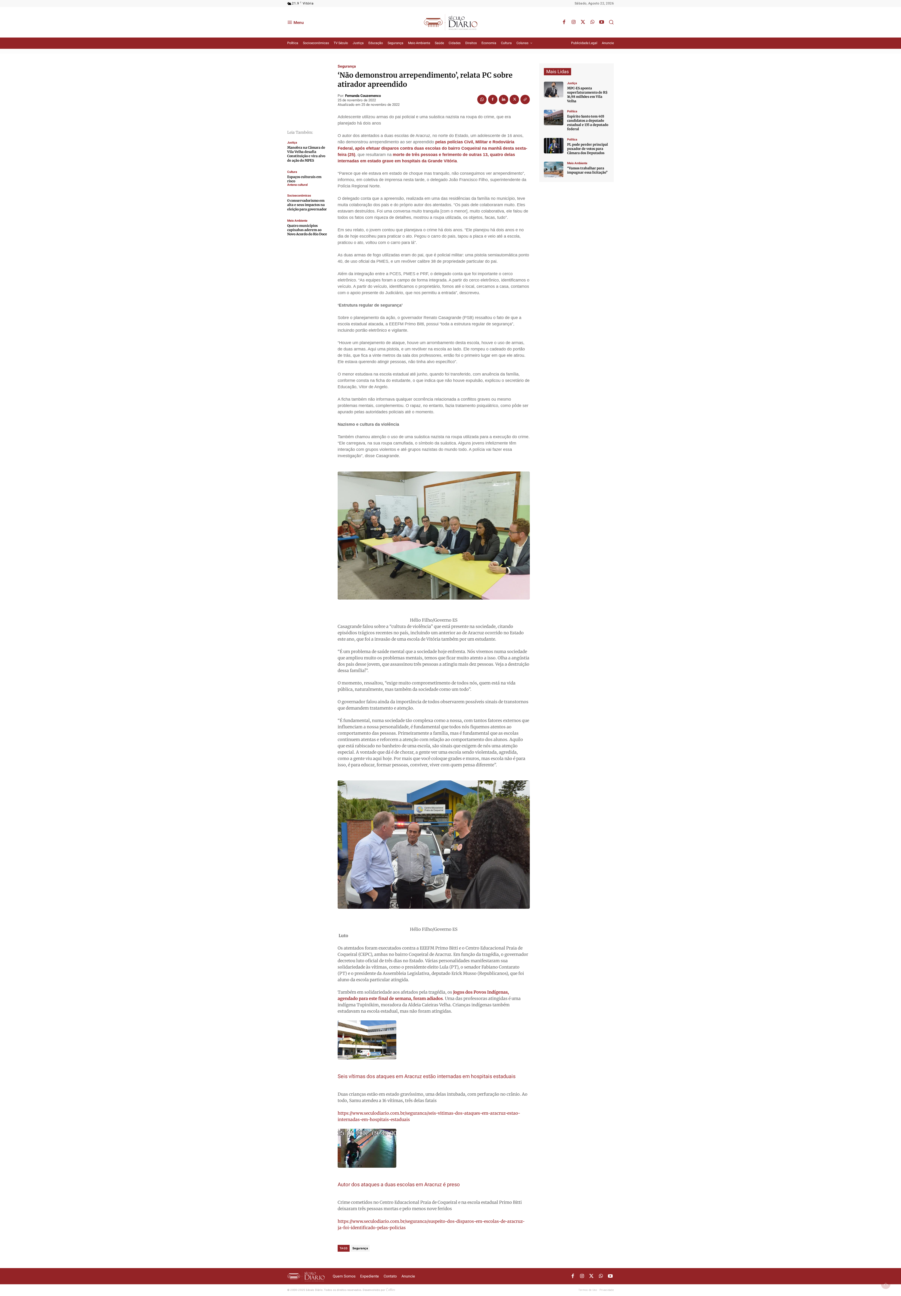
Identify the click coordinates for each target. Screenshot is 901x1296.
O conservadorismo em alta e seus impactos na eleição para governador (307, 204)
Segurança (347, 66)
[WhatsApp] (592, 22)
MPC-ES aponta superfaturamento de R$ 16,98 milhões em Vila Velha (587, 94)
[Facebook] (564, 22)
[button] (611, 22)
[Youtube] (601, 22)
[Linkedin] (503, 99)
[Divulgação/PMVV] (553, 169)
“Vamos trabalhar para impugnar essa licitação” (587, 170)
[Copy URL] (525, 99)
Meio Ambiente (297, 220)
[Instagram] (573, 22)
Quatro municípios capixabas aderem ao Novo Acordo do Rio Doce (307, 230)
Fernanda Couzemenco (363, 96)
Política (572, 111)
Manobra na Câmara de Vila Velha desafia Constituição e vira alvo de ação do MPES (306, 154)
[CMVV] (553, 89)
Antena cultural (297, 184)
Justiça (292, 142)
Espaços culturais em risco (304, 179)
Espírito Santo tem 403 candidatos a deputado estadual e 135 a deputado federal (587, 122)
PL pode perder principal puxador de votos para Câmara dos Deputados (587, 148)
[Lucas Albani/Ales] (553, 117)
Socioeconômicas (299, 195)
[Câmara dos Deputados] (553, 146)
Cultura (292, 171)
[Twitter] (583, 22)
